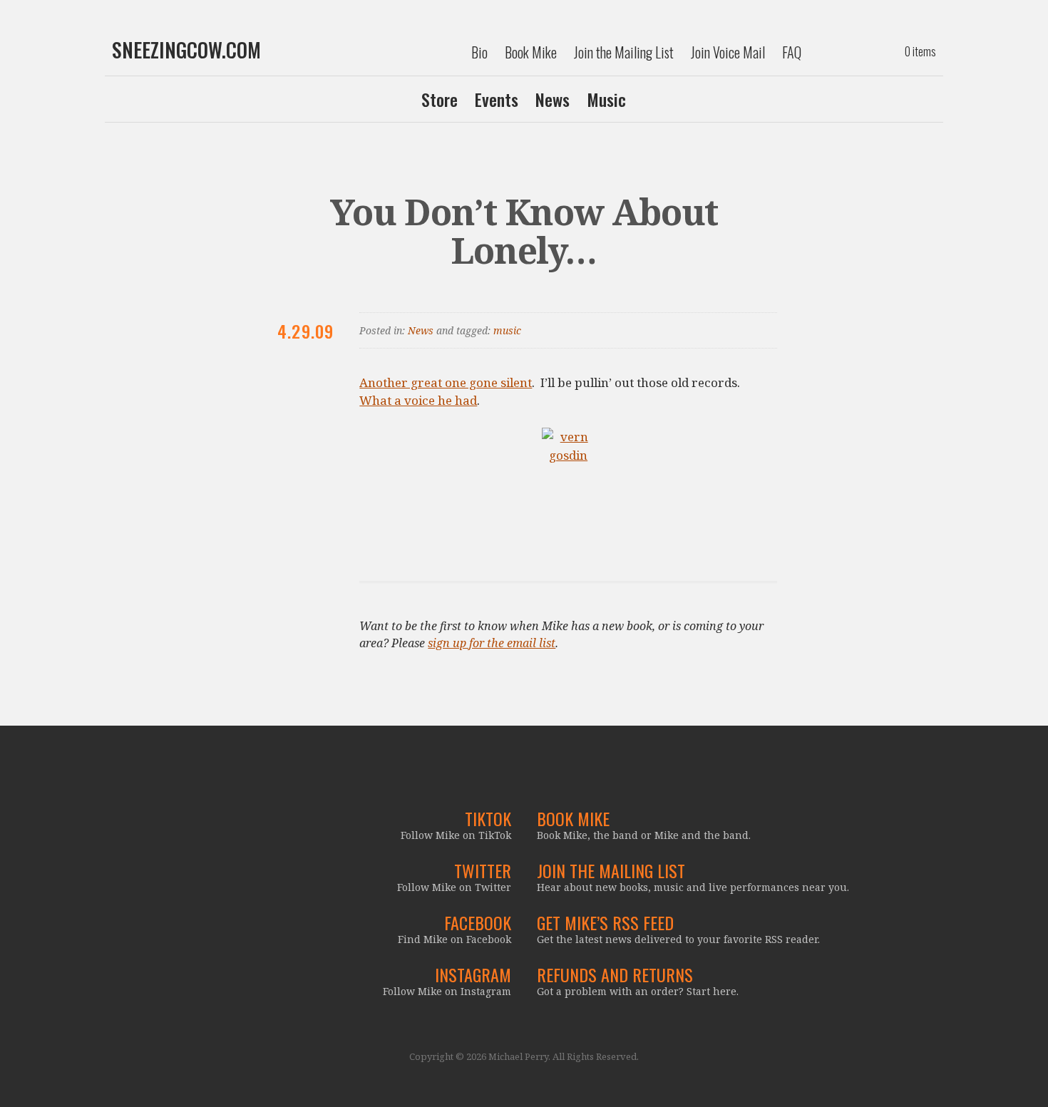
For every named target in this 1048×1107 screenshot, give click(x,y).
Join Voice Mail (728, 52)
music (507, 330)
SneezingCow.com (186, 50)
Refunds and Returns (615, 974)
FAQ (791, 52)
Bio (479, 52)
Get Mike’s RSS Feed (605, 922)
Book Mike (531, 52)
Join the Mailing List (624, 52)
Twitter (482, 870)
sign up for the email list (491, 643)
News (552, 99)
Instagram (473, 974)
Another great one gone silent (445, 382)
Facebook (477, 922)
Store (439, 99)
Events (496, 99)
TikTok (488, 818)
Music (606, 99)
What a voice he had (418, 400)
